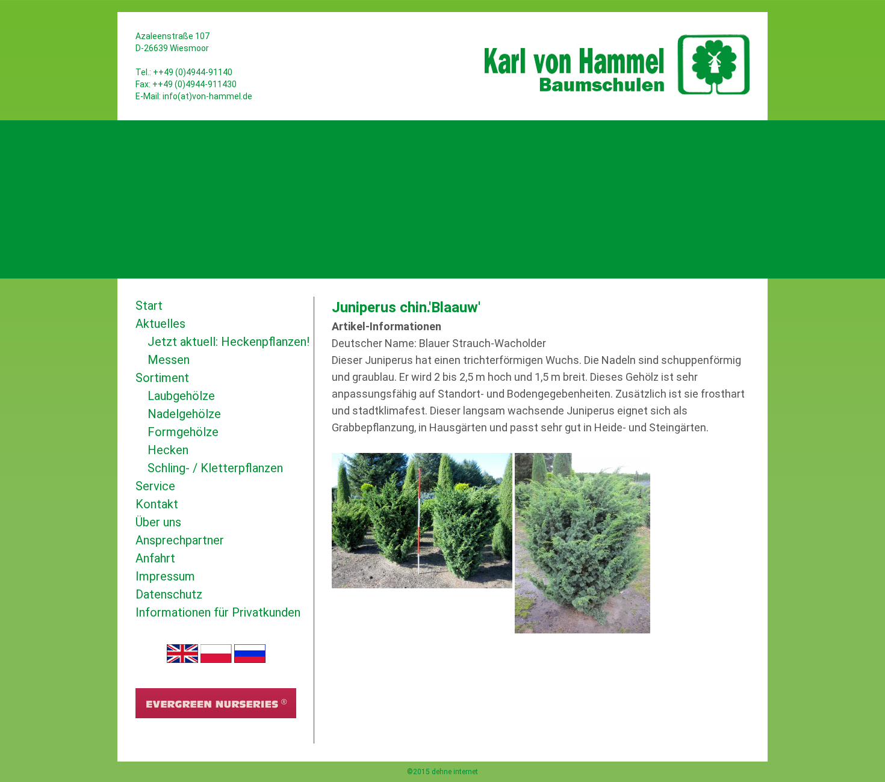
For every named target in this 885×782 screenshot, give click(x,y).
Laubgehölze (181, 396)
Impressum (165, 576)
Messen (169, 360)
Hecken (168, 450)
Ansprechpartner (179, 540)
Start (149, 305)
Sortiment (162, 378)
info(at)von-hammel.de (207, 96)
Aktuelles (160, 323)
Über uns (158, 522)
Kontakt (156, 504)
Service (155, 486)
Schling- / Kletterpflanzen (215, 468)
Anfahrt (155, 558)
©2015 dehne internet (442, 772)
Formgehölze (183, 432)
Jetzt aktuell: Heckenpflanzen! (228, 341)
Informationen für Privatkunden (217, 612)
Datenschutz (168, 594)
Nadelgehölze (184, 414)
